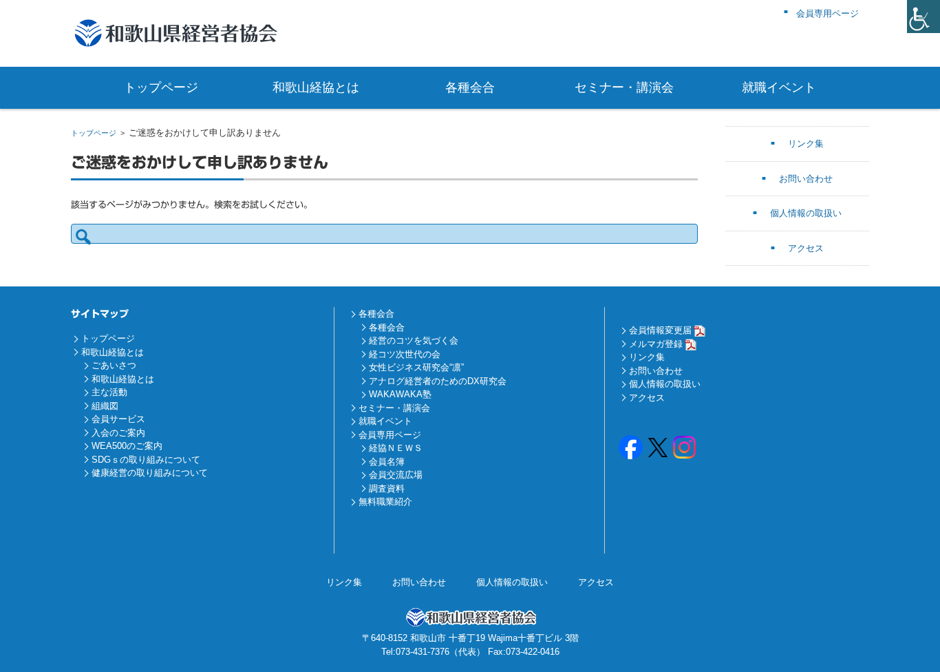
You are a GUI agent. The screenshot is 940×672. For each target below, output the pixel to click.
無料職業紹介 (385, 501)
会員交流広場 (396, 475)
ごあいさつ (114, 365)
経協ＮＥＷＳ (396, 448)
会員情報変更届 (660, 330)
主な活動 (109, 392)
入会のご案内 (118, 433)
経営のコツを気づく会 (413, 340)
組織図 (105, 406)
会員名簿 (387, 461)
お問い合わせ (806, 179)
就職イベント (779, 87)
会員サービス (118, 419)
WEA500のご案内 (127, 446)
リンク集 (806, 143)
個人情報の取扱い (806, 213)
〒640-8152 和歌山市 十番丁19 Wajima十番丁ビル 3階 (470, 638)
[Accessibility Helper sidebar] (923, 16)
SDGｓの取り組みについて (146, 459)
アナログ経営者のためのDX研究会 (437, 381)
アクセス (806, 248)
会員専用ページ (390, 435)
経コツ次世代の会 (404, 354)
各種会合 (470, 87)
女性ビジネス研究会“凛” (416, 367)
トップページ (161, 87)
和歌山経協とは (316, 87)
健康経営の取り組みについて (150, 473)
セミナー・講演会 (624, 87)
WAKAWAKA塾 (400, 394)
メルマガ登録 (656, 344)
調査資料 (387, 488)
